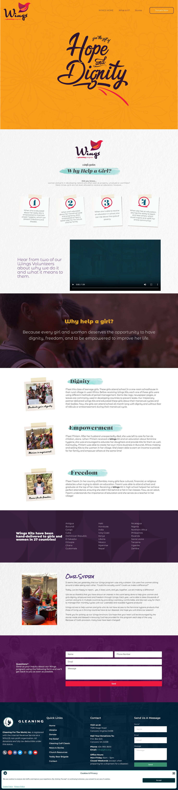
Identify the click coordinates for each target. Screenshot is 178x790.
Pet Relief (54, 739)
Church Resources (58, 752)
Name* (137, 724)
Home (52, 725)
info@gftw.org (104, 749)
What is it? (124, 10)
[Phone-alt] (5, 752)
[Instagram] (25, 752)
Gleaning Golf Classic (59, 743)
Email (136, 735)
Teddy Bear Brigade (58, 756)
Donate (52, 734)
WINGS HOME (106, 10)
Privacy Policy (19, 787)
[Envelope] (10, 752)
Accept (158, 780)
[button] (174, 773)
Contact (53, 761)
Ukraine (53, 730)
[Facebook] (15, 752)
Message (137, 746)
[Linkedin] (30, 752)
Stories (138, 10)
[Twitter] (20, 752)
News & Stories (56, 748)
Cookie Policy (8, 787)
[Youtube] (35, 752)
